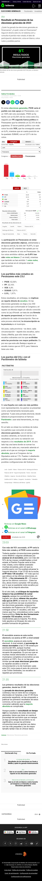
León (5, 469)
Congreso (4, 156)
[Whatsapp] (12, 102)
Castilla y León (17, 156)
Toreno (25, 234)
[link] (9, 832)
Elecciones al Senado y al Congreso (23, 780)
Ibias (18, 234)
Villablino (7, 476)
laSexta (3, 735)
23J (23, 770)
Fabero (19, 226)
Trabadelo (34, 479)
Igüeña (28, 482)
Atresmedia (21, 854)
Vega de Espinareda (8, 234)
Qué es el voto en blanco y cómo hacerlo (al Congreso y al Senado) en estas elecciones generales (23, 783)
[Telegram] (17, 102)
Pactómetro (28, 11)
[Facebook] (8, 102)
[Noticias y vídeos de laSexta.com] (3, 6)
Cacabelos (28, 479)
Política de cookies (32, 870)
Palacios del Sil (21, 230)
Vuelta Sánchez (27, 1)
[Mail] (22, 102)
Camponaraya (8, 482)
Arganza (12, 476)
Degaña (4, 226)
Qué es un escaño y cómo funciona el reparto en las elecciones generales (23, 773)
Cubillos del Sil (8, 479)
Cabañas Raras (31, 476)
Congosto (21, 479)
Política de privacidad (18, 870)
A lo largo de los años (23, 759)
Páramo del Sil (29, 226)
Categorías (7, 814)
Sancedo (33, 234)
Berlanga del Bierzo (7, 230)
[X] (3, 102)
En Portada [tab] (31, 753)
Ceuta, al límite (17, 1)
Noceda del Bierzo (21, 476)
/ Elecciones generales (21, 735)
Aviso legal (7, 870)
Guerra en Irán (37, 1)
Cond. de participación (12, 873)
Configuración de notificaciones (21, 876)
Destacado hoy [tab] (11, 753)
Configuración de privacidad (28, 873)
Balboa (16, 479)
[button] (39, 6)
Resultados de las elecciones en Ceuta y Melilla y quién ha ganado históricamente (23, 762)
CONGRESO (13, 142)
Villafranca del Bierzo (19, 482)
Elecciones (4, 744)
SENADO (28, 142)
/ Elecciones (10, 735)
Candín (12, 226)
